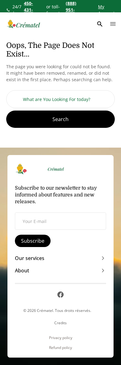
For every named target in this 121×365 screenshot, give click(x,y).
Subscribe (32, 240)
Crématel (45, 310)
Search (60, 119)
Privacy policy (60, 337)
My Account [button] (106, 10)
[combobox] (60, 99)
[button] (100, 24)
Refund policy (60, 347)
